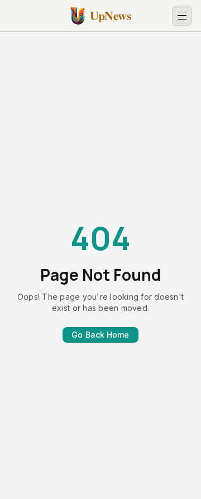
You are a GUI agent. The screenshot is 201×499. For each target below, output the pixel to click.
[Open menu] (182, 16)
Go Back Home (100, 334)
